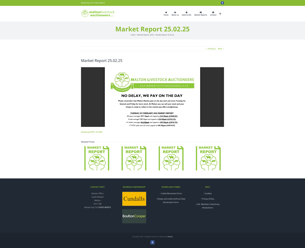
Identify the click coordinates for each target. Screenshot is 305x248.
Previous (212, 48)
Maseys (170, 236)
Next (220, 48)
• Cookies (207, 193)
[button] (220, 13)
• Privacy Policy (207, 199)
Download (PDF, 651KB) (91, 132)
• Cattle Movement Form (171, 193)
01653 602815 (99, 3)
